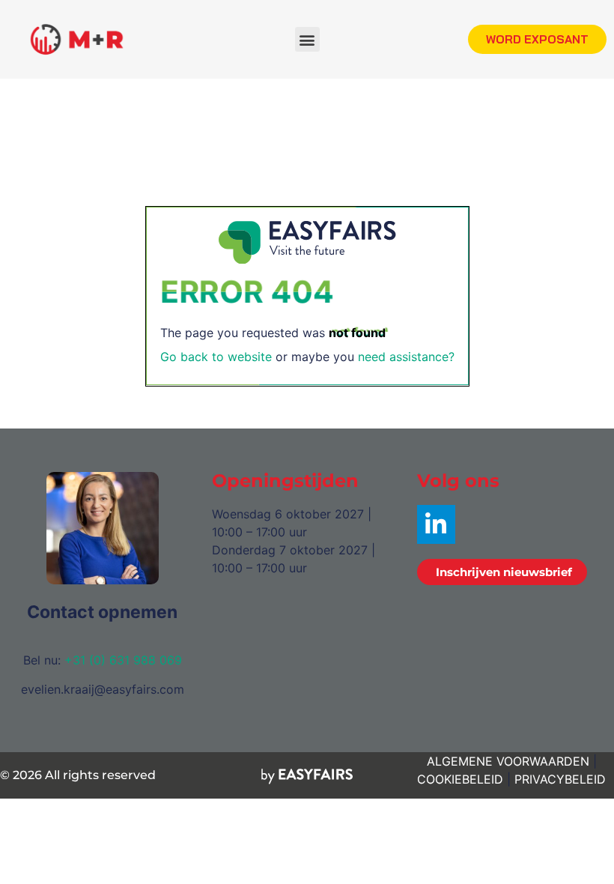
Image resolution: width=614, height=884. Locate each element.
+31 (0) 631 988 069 (123, 660)
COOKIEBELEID (460, 779)
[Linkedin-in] (436, 524)
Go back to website (216, 356)
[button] (307, 39)
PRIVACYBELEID (560, 779)
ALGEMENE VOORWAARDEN (508, 761)
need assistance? (406, 356)
